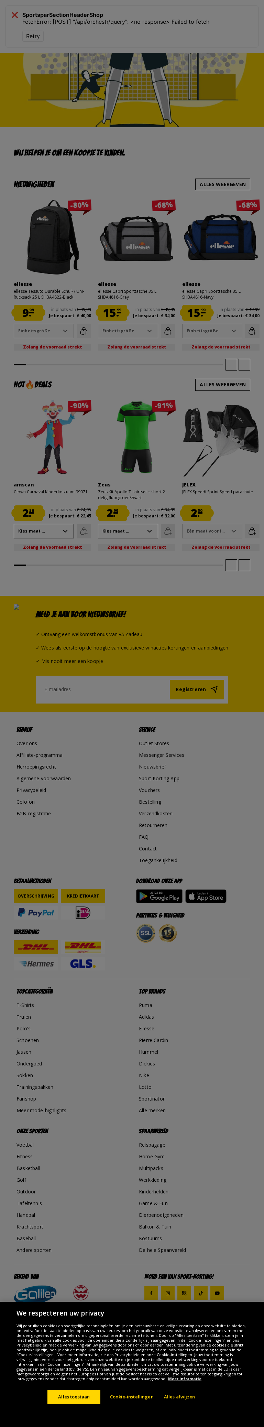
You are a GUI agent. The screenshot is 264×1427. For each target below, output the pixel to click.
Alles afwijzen (179, 1397)
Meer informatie (184, 1378)
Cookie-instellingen (131, 1397)
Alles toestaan (74, 1397)
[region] (132, 1364)
